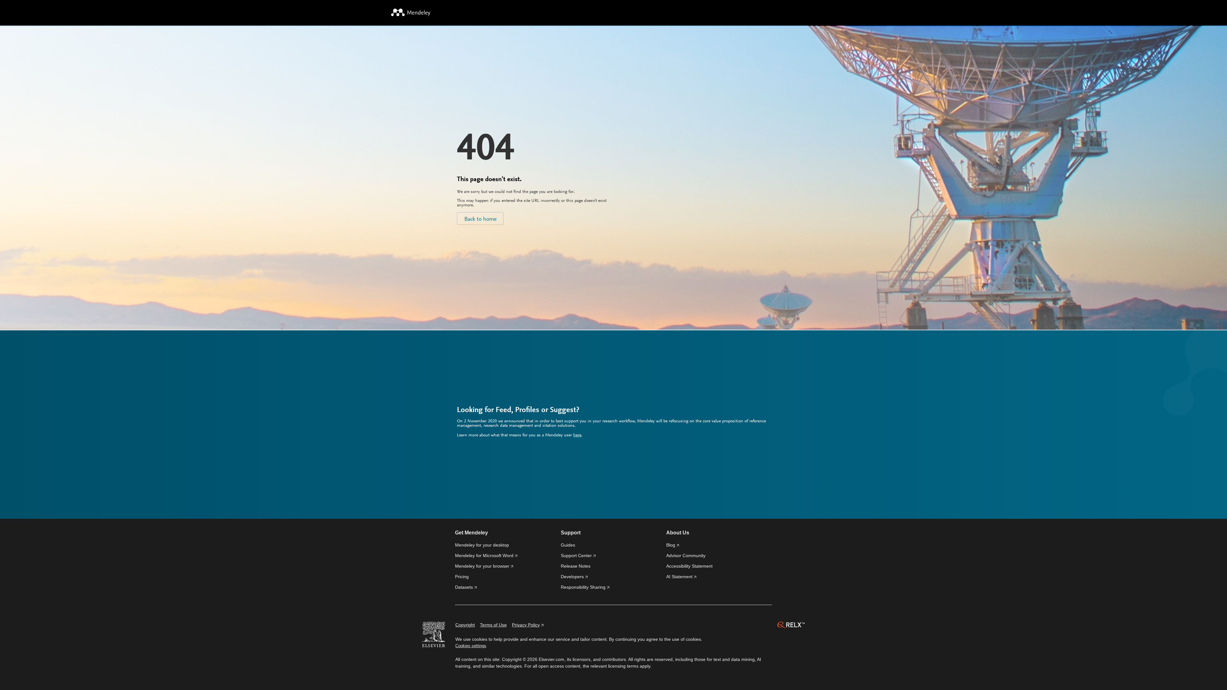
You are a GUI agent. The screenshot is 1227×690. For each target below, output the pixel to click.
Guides (568, 545)
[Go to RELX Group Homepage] (791, 626)
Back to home (480, 219)
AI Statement (679, 576)
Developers (572, 576)
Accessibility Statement (689, 566)
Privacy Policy (526, 624)
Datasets (464, 587)
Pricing (462, 576)
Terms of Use (493, 624)
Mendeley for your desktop (482, 545)
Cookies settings (470, 645)
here (577, 435)
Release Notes (575, 566)
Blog (670, 545)
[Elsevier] (433, 635)
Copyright (465, 624)
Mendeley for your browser (482, 566)
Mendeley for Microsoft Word (484, 555)
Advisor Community (686, 555)
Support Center (576, 555)
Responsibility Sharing (583, 587)
